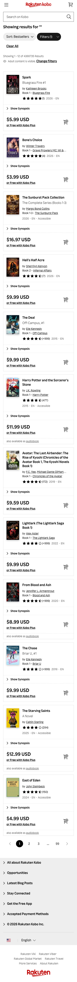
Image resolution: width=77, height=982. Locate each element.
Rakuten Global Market (28, 958)
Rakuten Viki (28, 954)
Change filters (46, 61)
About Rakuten (49, 963)
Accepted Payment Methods (28, 914)
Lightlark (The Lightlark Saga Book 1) (43, 525)
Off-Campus (40, 333)
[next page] (66, 843)
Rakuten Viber (47, 954)
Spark (26, 77)
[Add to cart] (65, 122)
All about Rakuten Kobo (24, 862)
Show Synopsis (20, 108)
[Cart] (70, 4)
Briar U (37, 663)
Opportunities (17, 873)
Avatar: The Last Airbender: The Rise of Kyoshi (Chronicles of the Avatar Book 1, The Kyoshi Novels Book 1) (46, 459)
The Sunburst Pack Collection (43, 197)
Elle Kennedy (34, 328)
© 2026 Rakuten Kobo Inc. (25, 924)
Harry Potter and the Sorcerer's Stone (45, 382)
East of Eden (31, 780)
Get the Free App (19, 904)
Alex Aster (32, 533)
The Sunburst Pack (46, 213)
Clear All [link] (12, 46)
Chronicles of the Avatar (47, 476)
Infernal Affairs (42, 270)
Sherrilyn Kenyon (36, 266)
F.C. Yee (31, 471)
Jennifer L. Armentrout (40, 591)
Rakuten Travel (54, 958)
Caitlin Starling (34, 722)
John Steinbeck (35, 786)
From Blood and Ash (36, 585)
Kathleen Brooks (36, 88)
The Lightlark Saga (44, 537)
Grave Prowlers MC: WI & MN (51, 150)
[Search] (69, 17)
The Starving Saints (36, 711)
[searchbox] (35, 17)
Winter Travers (35, 146)
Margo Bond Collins (38, 208)
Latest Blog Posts (20, 883)
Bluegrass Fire (41, 92)
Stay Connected (18, 893)
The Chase (29, 648)
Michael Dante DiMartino (52, 471)
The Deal (28, 317)
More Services (28, 963)
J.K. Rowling (33, 390)
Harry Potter (40, 394)
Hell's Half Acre (33, 260)
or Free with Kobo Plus (21, 125)
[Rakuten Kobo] (38, 4)
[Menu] (6, 4)
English (26, 940)
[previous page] (10, 843)
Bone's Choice (32, 140)
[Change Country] (8, 940)
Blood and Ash (41, 595)
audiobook (32, 441)
